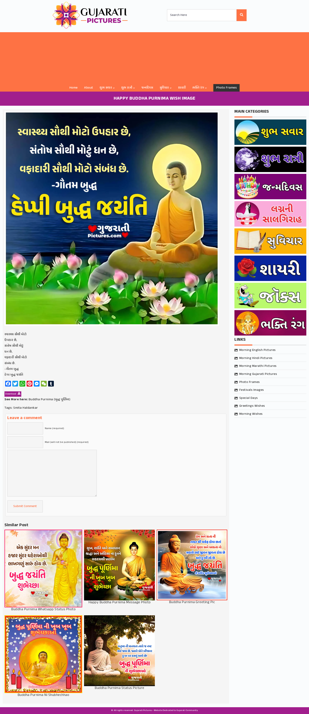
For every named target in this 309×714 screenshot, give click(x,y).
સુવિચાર (164, 87)
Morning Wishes (251, 414)
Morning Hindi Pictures (256, 358)
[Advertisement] (154, 57)
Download (11, 394)
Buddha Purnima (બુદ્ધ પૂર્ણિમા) (49, 399)
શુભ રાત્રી (126, 87)
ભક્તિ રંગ (198, 87)
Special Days (248, 398)
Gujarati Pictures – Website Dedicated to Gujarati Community (166, 710)
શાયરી (182, 87)
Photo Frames (226, 87)
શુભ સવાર (106, 87)
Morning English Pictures (257, 350)
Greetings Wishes (252, 406)
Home (73, 87)
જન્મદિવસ (147, 87)
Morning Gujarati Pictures (258, 374)
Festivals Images (251, 390)
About (88, 87)
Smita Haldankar (25, 407)
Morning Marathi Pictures (258, 366)
